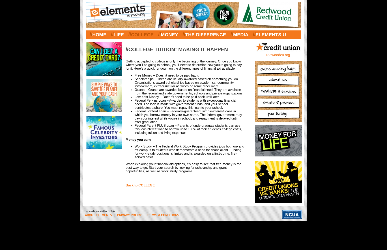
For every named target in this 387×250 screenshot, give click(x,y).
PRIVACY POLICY (129, 215)
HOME (99, 34)
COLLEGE (142, 34)
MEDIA (240, 34)
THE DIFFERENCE (205, 34)
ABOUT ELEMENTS (98, 215)
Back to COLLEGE (140, 185)
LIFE (119, 34)
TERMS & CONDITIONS (163, 215)
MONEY (169, 34)
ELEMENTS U (271, 34)
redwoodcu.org (278, 55)
